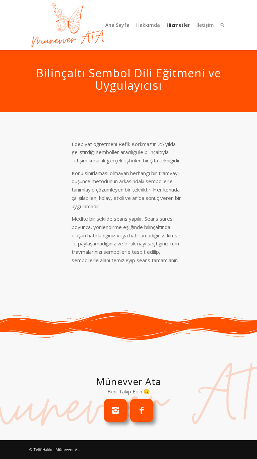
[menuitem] (117, 25)
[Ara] (222, 25)
